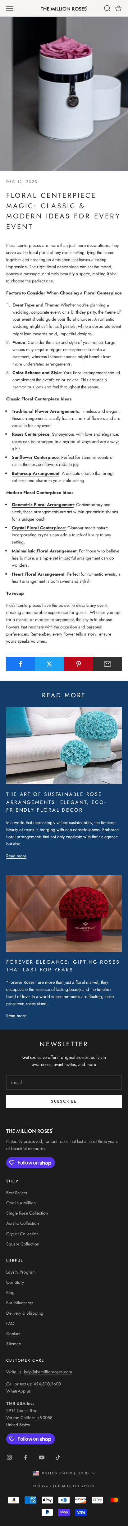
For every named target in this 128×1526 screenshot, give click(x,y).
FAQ (10, 1323)
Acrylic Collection (22, 1223)
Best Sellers (16, 1193)
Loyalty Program (21, 1272)
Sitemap (13, 1344)
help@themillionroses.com (48, 1372)
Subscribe (64, 1101)
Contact (13, 1333)
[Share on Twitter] (49, 664)
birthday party (83, 312)
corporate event (45, 312)
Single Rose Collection (27, 1213)
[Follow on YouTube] (42, 1457)
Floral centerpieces (23, 245)
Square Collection (22, 1244)
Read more (16, 856)
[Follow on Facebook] (25, 1457)
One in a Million (21, 1203)
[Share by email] (107, 664)
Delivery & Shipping (24, 1313)
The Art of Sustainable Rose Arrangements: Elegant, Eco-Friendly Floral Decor (56, 802)
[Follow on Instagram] (9, 1457)
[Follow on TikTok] (58, 1457)
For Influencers (19, 1303)
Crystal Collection (22, 1234)
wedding (20, 312)
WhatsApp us (18, 1391)
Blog (10, 1292)
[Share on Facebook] (20, 664)
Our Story (15, 1282)
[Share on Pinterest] (78, 664)
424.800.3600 (47, 1384)
